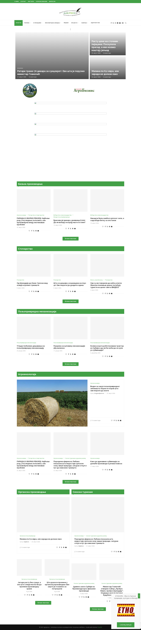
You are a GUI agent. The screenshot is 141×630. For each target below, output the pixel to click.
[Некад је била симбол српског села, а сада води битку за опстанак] (107, 200)
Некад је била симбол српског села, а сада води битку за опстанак (107, 219)
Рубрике (26, 23)
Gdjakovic (26, 542)
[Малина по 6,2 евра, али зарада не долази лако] (108, 67)
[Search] (126, 23)
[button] (19, 55)
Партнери (31, 1)
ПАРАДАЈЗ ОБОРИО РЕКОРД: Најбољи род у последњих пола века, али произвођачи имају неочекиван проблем (33, 221)
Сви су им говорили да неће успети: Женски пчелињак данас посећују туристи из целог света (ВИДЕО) (106, 285)
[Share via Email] (38, 231)
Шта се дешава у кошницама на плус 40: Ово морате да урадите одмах (70, 284)
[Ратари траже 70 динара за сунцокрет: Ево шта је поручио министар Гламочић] (52, 55)
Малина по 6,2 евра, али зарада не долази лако (41, 539)
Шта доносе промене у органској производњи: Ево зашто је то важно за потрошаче (57, 585)
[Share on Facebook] (31, 231)
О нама (16, 1)
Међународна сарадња (52, 23)
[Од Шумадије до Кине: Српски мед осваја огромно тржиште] (34, 265)
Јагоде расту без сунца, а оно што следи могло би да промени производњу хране (29, 585)
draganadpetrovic (99, 393)
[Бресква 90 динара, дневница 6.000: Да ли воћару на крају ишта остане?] (70, 200)
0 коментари (33, 77)
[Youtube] (117, 23)
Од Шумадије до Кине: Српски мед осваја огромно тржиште (32, 284)
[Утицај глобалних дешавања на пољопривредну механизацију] (34, 328)
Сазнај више (126, 625)
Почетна (18, 22)
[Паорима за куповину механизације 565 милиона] (70, 328)
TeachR (100, 627)
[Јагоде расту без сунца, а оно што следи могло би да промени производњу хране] (29, 567)
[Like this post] (29, 231)
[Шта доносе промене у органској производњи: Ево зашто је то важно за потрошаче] (57, 567)
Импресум (52, 1)
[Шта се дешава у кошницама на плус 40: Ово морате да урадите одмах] (70, 265)
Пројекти (74, 23)
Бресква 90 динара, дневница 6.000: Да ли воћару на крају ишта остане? (69, 221)
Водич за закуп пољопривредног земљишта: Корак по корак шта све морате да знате (105, 388)
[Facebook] (111, 23)
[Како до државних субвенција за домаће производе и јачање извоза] (107, 443)
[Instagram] (115, 23)
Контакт (23, 1)
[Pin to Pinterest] (36, 231)
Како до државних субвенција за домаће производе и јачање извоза (106, 462)
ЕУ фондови (37, 23)
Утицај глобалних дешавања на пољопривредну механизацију (31, 347)
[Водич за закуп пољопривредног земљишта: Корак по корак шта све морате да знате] (52, 403)
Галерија (84, 23)
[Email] (120, 23)
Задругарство (95, 22)
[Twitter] (113, 23)
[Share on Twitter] (33, 231)
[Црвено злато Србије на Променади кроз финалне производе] (83, 571)
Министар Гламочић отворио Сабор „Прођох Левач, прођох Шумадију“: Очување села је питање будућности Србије (111, 591)
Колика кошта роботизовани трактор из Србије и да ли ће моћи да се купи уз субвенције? (107, 348)
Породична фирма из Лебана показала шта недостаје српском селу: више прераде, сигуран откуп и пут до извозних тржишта (70, 464)
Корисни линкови (41, 1)
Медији (66, 22)
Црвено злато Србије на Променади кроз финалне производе (84, 589)
